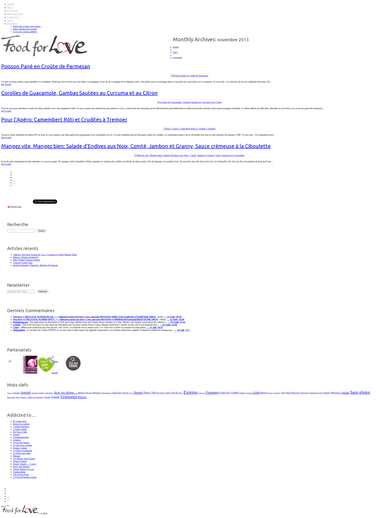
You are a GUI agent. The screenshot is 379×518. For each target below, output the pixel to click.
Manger (16, 456)
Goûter (235, 392)
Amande (16, 393)
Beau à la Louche (21, 424)
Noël (283, 393)
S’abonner (13, 17)
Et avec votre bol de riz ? (170, 392)
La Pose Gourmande (22, 450)
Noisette (277, 393)
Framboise (201, 393)
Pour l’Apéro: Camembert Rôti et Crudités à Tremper (64, 119)
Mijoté (263, 392)
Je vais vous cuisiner (22, 445)
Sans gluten (360, 392)
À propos (12, 10)
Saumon (24, 397)
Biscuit (89, 393)
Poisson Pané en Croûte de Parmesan (45, 66)
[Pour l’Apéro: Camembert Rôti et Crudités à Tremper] (190, 129)
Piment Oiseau (20, 461)
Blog (10, 7)
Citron (125, 392)
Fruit (222, 392)
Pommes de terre (316, 393)
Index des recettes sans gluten (27, 26)
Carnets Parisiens (21, 426)
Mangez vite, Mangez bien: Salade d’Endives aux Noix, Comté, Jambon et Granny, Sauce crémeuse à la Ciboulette (136, 146)
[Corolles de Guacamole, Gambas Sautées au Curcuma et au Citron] (189, 102)
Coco (131, 393)
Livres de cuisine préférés (25, 31)
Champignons (106, 393)
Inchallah (249, 393)
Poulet (326, 392)
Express (190, 392)
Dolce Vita (149, 392)
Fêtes (227, 393)
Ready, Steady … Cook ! (25, 464)
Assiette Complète (37, 393)
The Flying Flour (21, 474)
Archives (12, 23)
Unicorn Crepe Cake (22, 262)
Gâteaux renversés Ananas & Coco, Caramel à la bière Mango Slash (45, 254)
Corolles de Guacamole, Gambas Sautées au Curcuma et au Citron (79, 93)
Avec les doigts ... (65, 392)
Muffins (270, 393)
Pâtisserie (336, 392)
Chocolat (116, 392)
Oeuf (288, 392)
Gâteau (242, 393)
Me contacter (15, 13)
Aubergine (49, 393)
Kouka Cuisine (20, 448)
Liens (10, 20)
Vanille (47, 397)
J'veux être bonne (21, 442)
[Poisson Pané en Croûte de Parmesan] (189, 75)
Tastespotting (19, 472)
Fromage (212, 392)
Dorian (16, 434)
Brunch (97, 392)
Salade (345, 392)
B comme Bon (20, 421)
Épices (82, 397)
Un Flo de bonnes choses (25, 477)
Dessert (138, 392)
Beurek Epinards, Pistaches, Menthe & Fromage (35, 265)
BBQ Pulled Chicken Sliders (26, 260)
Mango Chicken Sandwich (25, 257)
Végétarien (68, 397)
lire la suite (6, 84)
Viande (55, 397)
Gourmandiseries (21, 437)
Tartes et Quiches (36, 397)
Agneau (9, 393)
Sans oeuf (11, 397)
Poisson (295, 392)
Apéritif (26, 392)
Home (10, 4)
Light (256, 392)
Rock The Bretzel (21, 466)
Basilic (81, 392)
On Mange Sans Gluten (24, 458)
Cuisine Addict (20, 429)
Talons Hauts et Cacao (23, 469)
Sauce (18, 397)
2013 (175, 52)
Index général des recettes (25, 29)
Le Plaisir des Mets (22, 453)
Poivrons (304, 393)
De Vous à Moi (20, 432)
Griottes (16, 440)
